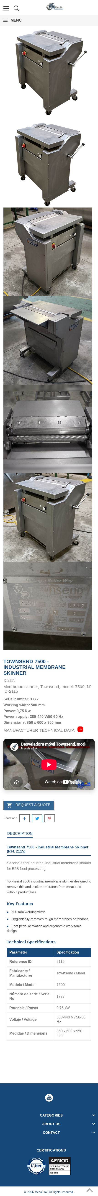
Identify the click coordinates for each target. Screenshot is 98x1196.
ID (4, 680)
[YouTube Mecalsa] (49, 1098)
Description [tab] (20, 833)
